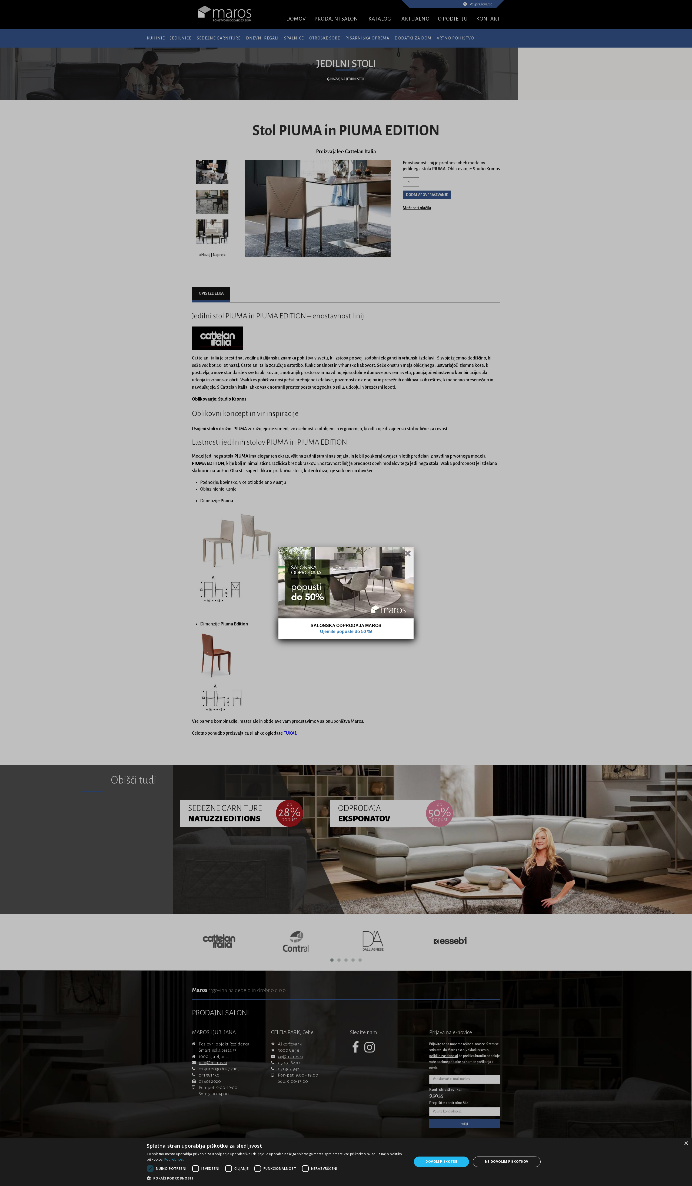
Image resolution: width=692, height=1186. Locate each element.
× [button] (686, 1143)
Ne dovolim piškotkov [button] (506, 1161)
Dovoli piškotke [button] (441, 1161)
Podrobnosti (174, 1159)
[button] (275, 1178)
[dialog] (346, 1162)
